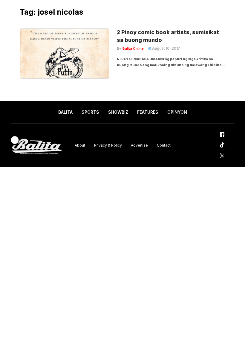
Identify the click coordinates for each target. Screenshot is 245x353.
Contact (164, 145)
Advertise (139, 145)
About (80, 145)
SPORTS (90, 112)
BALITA (65, 112)
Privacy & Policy (108, 145)
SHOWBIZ (118, 112)
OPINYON (177, 112)
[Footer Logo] (36, 145)
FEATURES (147, 112)
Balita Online (133, 48)
